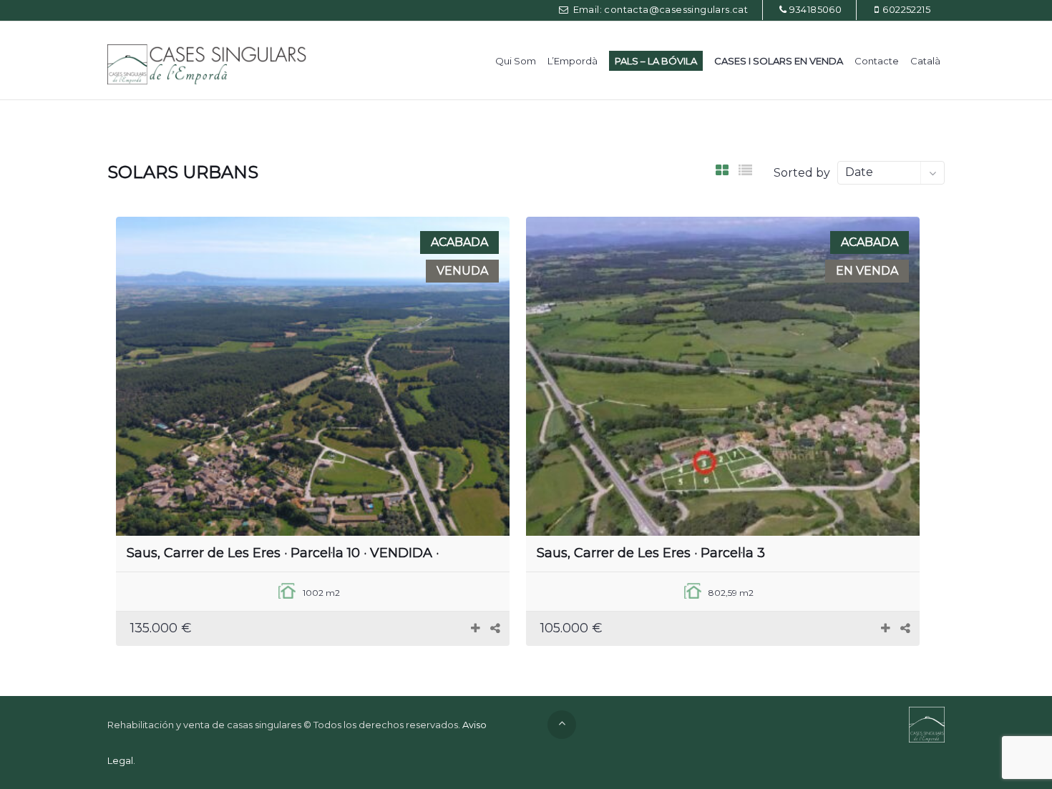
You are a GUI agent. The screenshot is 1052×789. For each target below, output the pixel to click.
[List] (745, 170)
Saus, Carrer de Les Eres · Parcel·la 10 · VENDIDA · (283, 553)
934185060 (815, 9)
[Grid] (722, 170)
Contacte (876, 61)
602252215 (906, 9)
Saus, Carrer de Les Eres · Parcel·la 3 (651, 553)
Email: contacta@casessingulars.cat (659, 9)
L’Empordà (572, 61)
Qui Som (515, 61)
